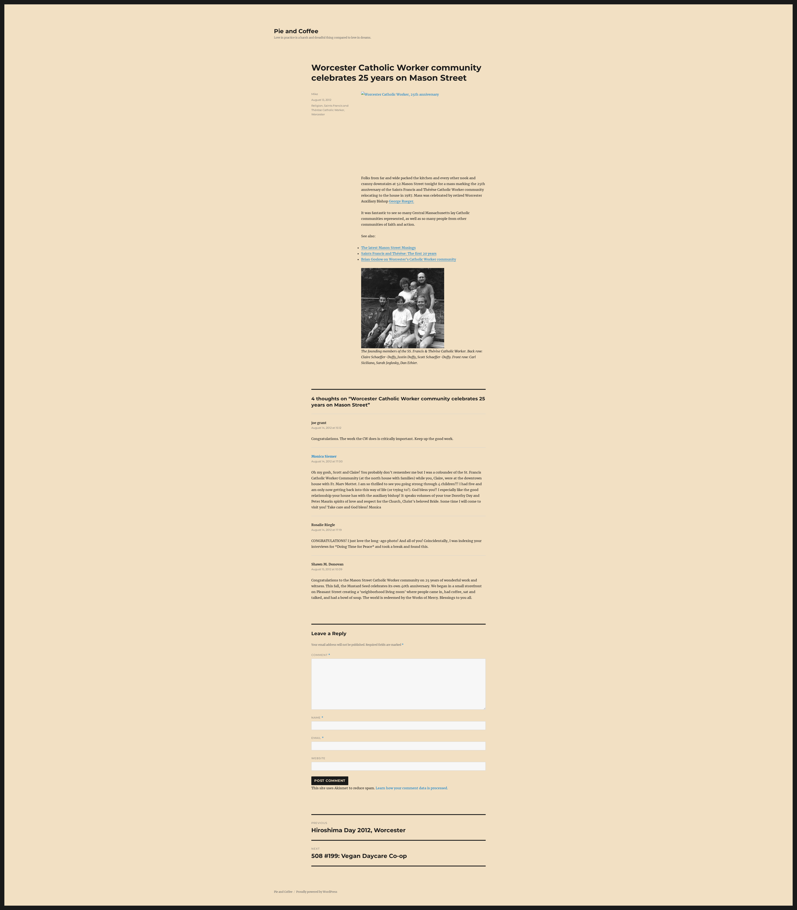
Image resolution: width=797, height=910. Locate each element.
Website (318, 758)
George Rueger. (401, 201)
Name (317, 717)
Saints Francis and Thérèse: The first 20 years (398, 253)
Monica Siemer (324, 456)
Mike (314, 94)
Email (317, 738)
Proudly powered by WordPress (316, 892)
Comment (320, 655)
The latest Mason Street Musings (388, 248)
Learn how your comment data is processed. (412, 788)
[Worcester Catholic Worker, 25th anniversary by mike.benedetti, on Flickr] (423, 130)
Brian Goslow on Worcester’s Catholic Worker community (408, 259)
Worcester (318, 114)
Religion (317, 105)
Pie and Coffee (296, 31)
